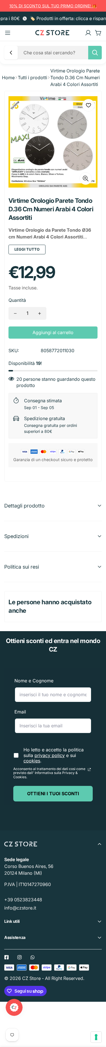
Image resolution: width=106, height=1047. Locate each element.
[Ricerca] (95, 52)
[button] (98, 32)
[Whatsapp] (32, 957)
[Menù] (7, 32)
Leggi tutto (27, 249)
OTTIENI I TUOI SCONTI (53, 793)
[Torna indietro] (11, 52)
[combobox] (61, 53)
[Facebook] (6, 957)
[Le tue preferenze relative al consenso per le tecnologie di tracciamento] (96, 1037)
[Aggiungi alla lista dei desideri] (88, 105)
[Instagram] (19, 957)
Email (20, 712)
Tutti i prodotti (32, 77)
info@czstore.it (20, 908)
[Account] (88, 32)
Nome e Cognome (33, 680)
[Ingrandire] (85, 178)
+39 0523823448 (23, 899)
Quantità (17, 300)
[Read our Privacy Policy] (89, 769)
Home (8, 77)
